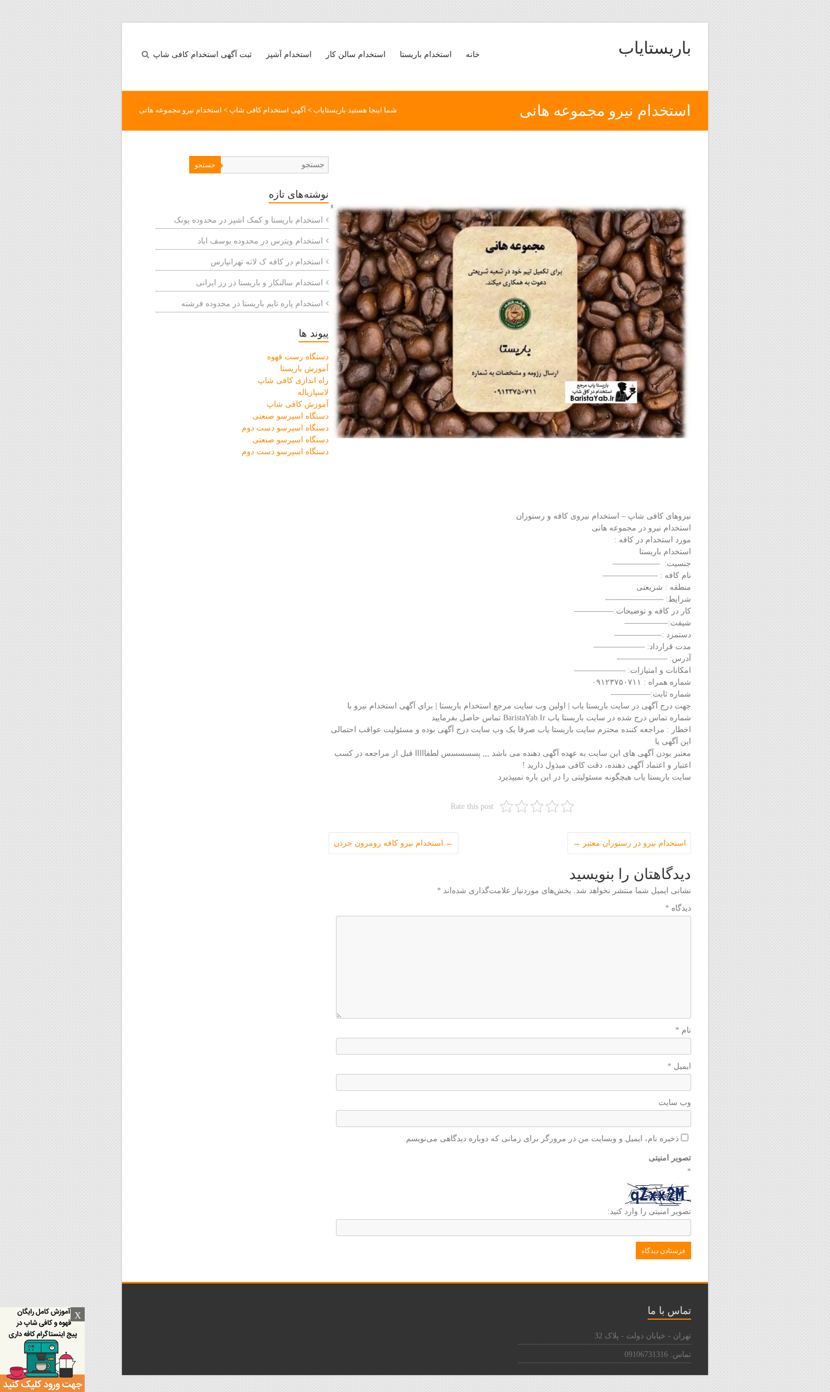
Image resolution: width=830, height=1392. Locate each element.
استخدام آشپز (289, 54)
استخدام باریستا (426, 54)
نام (683, 1030)
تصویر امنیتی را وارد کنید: (649, 1211)
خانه (473, 54)
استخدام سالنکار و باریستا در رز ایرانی (259, 283)
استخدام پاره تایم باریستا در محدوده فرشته (252, 303)
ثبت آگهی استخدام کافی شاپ (202, 54)
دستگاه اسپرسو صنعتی (290, 416)
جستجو (205, 165)
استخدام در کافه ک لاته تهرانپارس (267, 262)
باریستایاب (654, 47)
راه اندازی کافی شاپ (293, 380)
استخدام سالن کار (356, 54)
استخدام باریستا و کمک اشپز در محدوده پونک (248, 220)
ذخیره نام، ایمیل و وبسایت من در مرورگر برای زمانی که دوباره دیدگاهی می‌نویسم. (541, 1138)
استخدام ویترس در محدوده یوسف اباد (260, 241)
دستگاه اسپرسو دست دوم (285, 428)
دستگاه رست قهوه (298, 357)
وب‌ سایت (674, 1102)
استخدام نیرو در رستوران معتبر (629, 843)
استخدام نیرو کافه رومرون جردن (393, 843)
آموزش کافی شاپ (298, 404)
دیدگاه (678, 908)
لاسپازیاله (313, 392)
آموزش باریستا (304, 368)
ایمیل (679, 1066)
